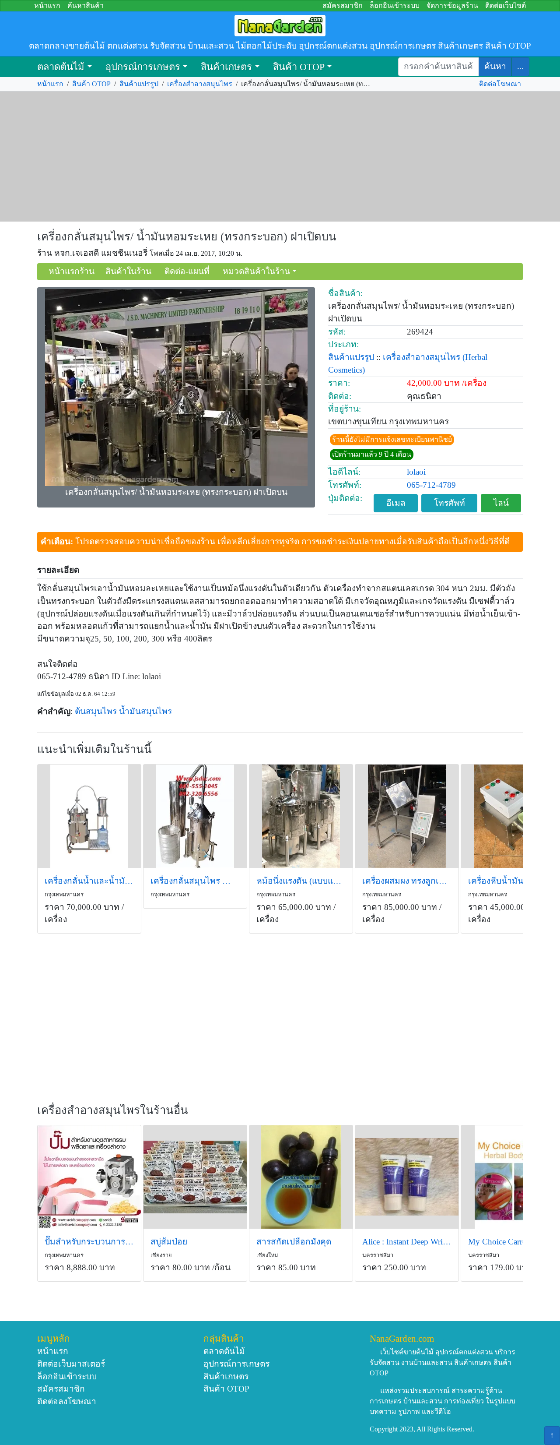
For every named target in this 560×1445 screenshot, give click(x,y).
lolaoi (416, 471)
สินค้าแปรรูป (138, 84)
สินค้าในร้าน (128, 271)
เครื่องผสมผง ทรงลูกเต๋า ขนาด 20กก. (407, 880)
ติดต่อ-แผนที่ (187, 271)
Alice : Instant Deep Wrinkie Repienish (407, 1241)
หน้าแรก (47, 5)
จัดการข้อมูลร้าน (452, 5)
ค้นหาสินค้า (85, 5)
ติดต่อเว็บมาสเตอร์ (71, 1363)
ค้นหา (495, 66)
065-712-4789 (431, 485)
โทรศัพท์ (449, 503)
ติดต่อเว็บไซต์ (505, 5)
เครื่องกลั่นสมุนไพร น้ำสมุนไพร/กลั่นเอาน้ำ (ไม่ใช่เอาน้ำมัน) (195, 880)
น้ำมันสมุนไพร (145, 711)
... (520, 66)
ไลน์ (501, 503)
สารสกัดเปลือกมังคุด (293, 1241)
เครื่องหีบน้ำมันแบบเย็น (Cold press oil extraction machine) (512, 880)
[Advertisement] (280, 156)
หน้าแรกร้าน (71, 271)
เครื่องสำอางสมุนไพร (199, 84)
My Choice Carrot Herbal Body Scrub (512, 1241)
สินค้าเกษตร (226, 66)
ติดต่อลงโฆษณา (66, 1401)
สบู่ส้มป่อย (168, 1241)
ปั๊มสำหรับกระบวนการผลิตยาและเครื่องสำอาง (89, 1241)
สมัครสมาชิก (342, 5)
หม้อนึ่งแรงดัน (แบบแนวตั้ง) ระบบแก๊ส (301, 880)
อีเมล (396, 503)
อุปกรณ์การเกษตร (142, 66)
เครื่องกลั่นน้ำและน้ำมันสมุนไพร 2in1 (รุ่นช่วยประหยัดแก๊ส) (89, 880)
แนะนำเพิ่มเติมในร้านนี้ (94, 749)
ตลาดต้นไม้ (60, 66)
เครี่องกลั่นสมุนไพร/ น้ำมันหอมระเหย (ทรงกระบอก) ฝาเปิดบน (186, 236)
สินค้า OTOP (299, 66)
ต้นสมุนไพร (96, 711)
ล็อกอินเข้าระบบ (395, 5)
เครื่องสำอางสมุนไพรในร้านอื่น (112, 1110)
